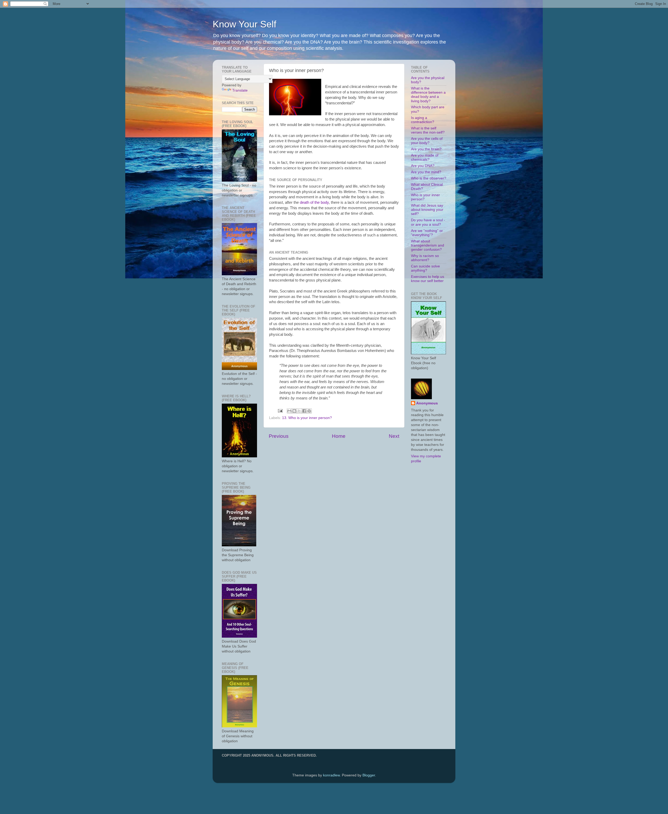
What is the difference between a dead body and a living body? (428, 94)
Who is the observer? (428, 178)
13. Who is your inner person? (307, 418)
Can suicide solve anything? (425, 268)
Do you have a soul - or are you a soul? (428, 222)
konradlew (331, 775)
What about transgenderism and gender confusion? (427, 245)
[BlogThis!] (294, 411)
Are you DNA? (422, 166)
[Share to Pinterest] (309, 411)
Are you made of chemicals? (424, 157)
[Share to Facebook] (304, 411)
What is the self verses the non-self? (428, 130)
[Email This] (289, 411)
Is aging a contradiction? (422, 120)
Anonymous (427, 403)
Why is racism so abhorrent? (425, 258)
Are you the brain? (426, 149)
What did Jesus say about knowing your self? (427, 210)
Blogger (368, 775)
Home (338, 436)
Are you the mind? (426, 172)
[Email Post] (280, 410)
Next (394, 436)
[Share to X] (299, 411)
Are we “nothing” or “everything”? (427, 233)
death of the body (314, 202)
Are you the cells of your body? (427, 141)
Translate (240, 90)
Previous (279, 436)
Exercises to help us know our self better (427, 279)
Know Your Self (244, 24)
